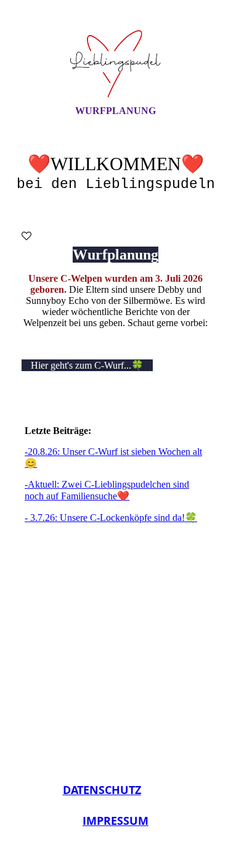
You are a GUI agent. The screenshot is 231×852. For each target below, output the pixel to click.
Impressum (115, 820)
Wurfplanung (115, 110)
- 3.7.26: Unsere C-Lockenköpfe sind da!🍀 (111, 517)
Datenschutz (102, 789)
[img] (115, 63)
